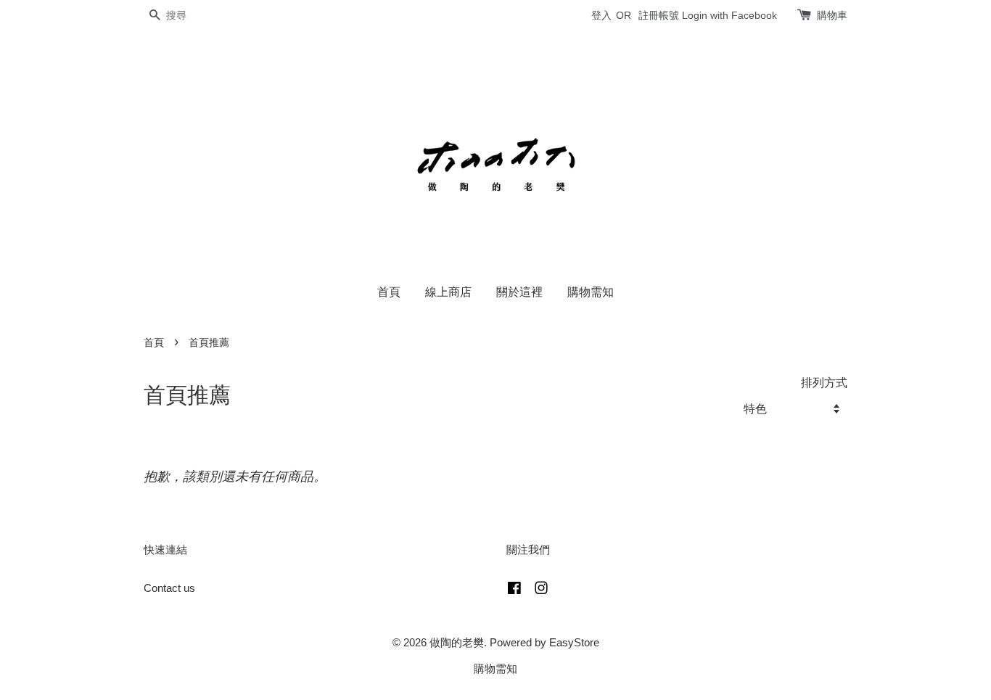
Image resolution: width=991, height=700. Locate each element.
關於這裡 (519, 292)
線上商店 (448, 292)
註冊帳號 (658, 15)
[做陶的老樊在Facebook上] (514, 590)
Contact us (169, 588)
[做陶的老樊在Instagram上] (541, 590)
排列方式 (824, 382)
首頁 (388, 292)
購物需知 (590, 292)
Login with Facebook (729, 15)
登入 (601, 15)
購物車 (832, 15)
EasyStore (574, 642)
